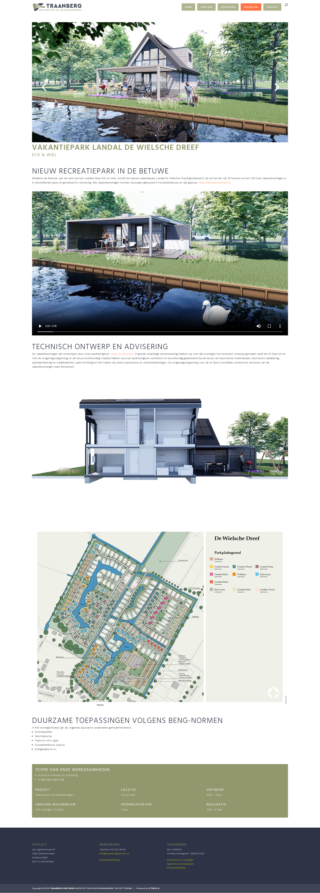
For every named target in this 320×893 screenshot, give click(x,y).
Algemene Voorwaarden (180, 863)
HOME (188, 7)
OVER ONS (206, 7)
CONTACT (272, 7)
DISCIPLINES (228, 7)
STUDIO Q (154, 888)
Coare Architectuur (122, 353)
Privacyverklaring (176, 867)
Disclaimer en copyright (180, 859)
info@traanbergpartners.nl (114, 853)
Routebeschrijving (109, 859)
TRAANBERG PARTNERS (62, 888)
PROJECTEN (251, 7)
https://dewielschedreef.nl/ (215, 182)
